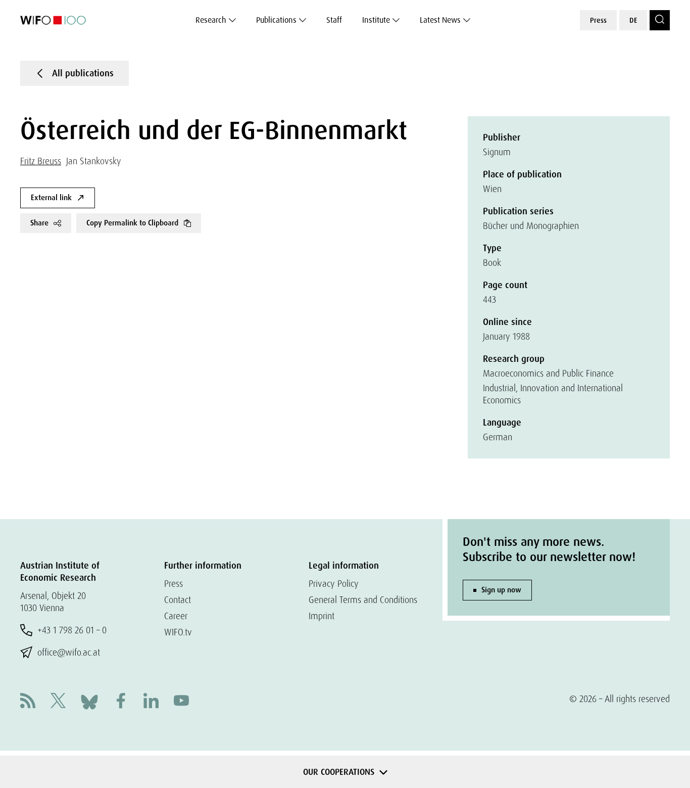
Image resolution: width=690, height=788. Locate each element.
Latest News (440, 20)
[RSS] (27, 702)
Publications (276, 20)
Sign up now (501, 590)
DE (633, 20)
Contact (177, 600)
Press (598, 20)
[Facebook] (120, 702)
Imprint (321, 616)
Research (210, 20)
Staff (334, 20)
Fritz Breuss (40, 161)
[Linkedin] (151, 702)
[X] (58, 702)
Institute (376, 20)
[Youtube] (181, 702)
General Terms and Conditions (363, 600)
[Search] (660, 20)
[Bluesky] (89, 701)
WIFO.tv (178, 632)
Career (175, 616)
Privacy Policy (334, 583)
